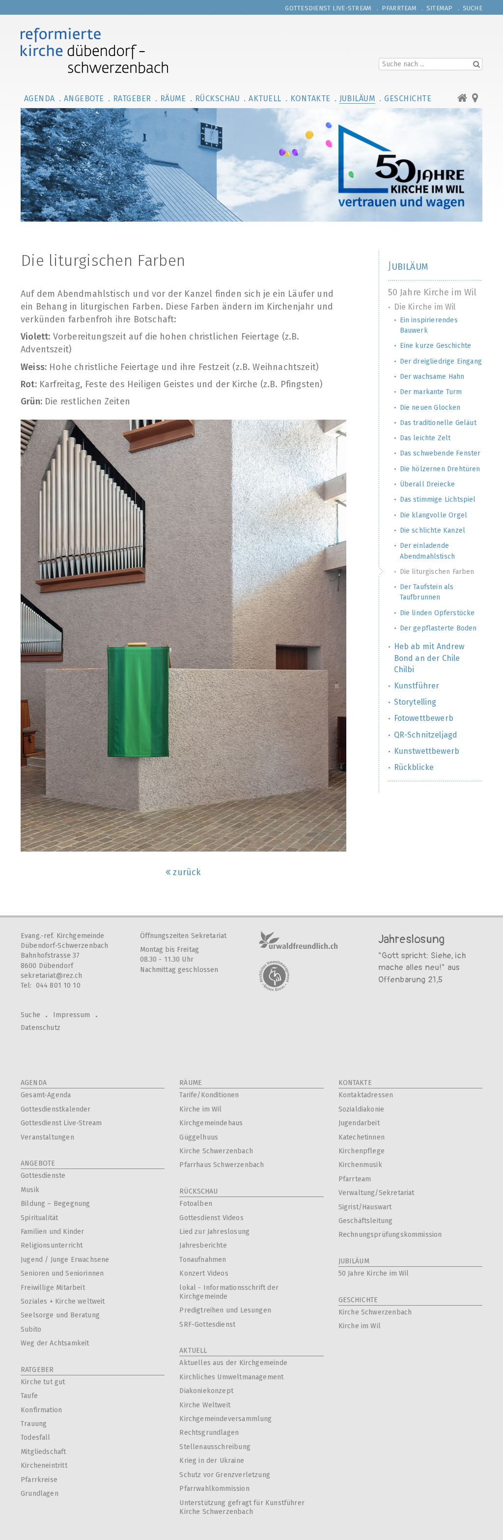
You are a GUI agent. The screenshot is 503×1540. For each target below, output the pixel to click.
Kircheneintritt (44, 1465)
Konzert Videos (203, 1273)
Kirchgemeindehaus (211, 1123)
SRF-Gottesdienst (207, 1324)
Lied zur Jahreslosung (214, 1231)
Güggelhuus (198, 1137)
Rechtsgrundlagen (209, 1432)
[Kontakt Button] (475, 96)
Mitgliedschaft (43, 1452)
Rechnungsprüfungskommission (390, 1234)
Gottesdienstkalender (56, 1109)
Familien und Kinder (52, 1231)
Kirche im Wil (200, 1109)
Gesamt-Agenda (46, 1095)
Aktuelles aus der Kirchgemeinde (233, 1363)
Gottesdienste (43, 1175)
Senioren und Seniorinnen (62, 1273)
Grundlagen (39, 1493)
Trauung (34, 1424)
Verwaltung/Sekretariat (376, 1193)
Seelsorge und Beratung (60, 1315)
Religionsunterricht (52, 1245)
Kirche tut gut (43, 1382)
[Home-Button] (464, 96)
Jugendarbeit (359, 1123)
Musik (30, 1190)
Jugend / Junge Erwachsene (65, 1259)
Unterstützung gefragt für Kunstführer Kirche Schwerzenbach (242, 1507)
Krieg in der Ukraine (211, 1460)
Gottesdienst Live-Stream (61, 1123)
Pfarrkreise (39, 1480)
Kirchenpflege (361, 1151)
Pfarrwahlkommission (214, 1488)
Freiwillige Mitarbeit (53, 1287)
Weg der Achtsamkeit (55, 1343)
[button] (41, 98)
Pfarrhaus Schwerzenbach (221, 1165)
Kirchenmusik (360, 1165)
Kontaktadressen (365, 1095)
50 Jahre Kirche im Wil (373, 1273)
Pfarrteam (354, 1179)
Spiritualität (39, 1218)
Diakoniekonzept (206, 1391)
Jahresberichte (203, 1245)
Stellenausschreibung (215, 1447)
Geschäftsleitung (365, 1221)
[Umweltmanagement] (274, 976)
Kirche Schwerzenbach (216, 1151)
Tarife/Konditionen (209, 1095)
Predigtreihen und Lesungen (225, 1310)
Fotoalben (195, 1203)
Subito (31, 1329)
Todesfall (36, 1437)
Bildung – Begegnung (55, 1203)
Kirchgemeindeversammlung (225, 1419)
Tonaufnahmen (202, 1259)
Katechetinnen (361, 1137)
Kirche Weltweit (204, 1405)
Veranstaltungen (47, 1137)
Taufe (29, 1396)
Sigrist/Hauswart (365, 1207)
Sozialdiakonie (361, 1109)
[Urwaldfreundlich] (298, 940)
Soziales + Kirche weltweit (63, 1301)
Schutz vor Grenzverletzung (224, 1475)
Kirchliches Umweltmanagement (231, 1377)
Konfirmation (41, 1410)
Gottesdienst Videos (211, 1218)
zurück (187, 872)
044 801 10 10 (58, 985)
